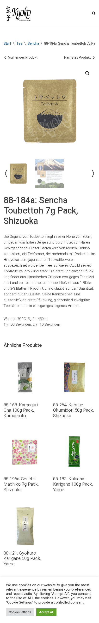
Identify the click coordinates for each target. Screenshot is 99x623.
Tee (19, 43)
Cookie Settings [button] (20, 612)
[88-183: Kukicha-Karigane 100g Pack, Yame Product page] (74, 451)
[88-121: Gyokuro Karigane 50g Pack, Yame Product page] (25, 525)
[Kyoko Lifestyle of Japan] (18, 13)
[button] (87, 73)
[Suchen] (93, 13)
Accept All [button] (46, 612)
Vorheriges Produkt (22, 57)
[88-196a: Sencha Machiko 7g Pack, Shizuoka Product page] (25, 451)
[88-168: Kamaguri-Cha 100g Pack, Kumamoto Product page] (25, 377)
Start (7, 43)
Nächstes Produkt (77, 57)
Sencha (33, 43)
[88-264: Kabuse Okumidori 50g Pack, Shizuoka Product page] (74, 377)
